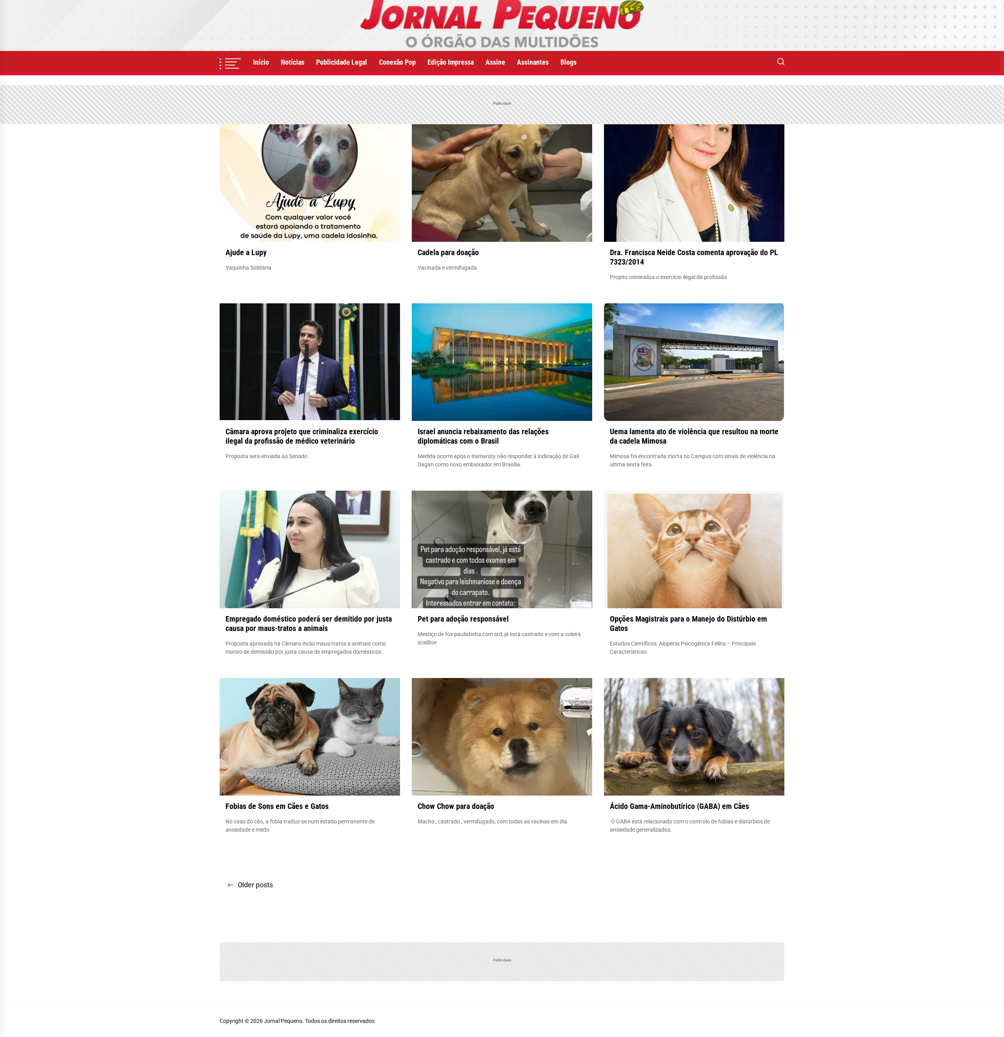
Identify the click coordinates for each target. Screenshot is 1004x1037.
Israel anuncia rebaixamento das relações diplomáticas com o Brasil (483, 436)
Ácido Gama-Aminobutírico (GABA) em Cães (679, 806)
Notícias (292, 62)
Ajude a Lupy (246, 252)
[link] (502, 25)
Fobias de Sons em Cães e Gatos (277, 806)
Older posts (255, 885)
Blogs (568, 62)
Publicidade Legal (341, 62)
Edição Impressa (450, 62)
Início (261, 62)
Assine (495, 62)
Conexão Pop (397, 62)
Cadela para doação (448, 252)
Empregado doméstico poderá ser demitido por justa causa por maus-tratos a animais (309, 623)
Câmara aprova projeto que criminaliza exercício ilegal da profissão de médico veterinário (302, 436)
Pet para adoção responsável (463, 619)
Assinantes (533, 62)
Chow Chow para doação (456, 806)
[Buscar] (780, 62)
